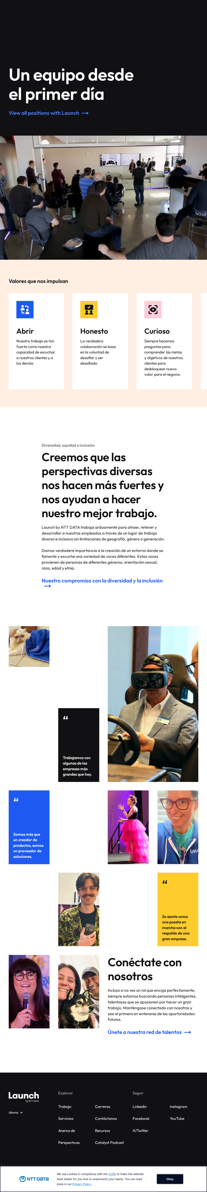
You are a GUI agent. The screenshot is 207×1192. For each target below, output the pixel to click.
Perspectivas (69, 1142)
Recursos (102, 1130)
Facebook (141, 1118)
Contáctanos (106, 1118)
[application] (103, 1179)
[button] (16, 1112)
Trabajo (64, 1106)
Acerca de (66, 1130)
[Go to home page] (24, 1097)
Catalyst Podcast (109, 1142)
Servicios (65, 1118)
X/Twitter (140, 1130)
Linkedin (140, 1106)
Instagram (178, 1106)
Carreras (102, 1106)
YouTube (177, 1118)
